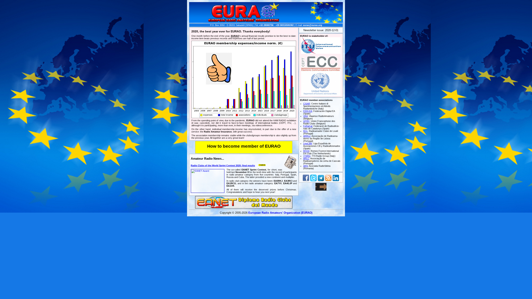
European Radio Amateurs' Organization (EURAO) (280, 212)
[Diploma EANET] (243, 207)
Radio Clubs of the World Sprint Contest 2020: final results (223, 165)
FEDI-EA (307, 111)
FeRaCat (307, 126)
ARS (305, 166)
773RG (306, 156)
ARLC (306, 158)
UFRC (306, 121)
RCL (305, 131)
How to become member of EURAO (244, 146)
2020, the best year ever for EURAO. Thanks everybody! (230, 31)
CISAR (306, 103)
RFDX (306, 151)
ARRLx (306, 136)
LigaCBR (307, 143)
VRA (305, 116)
